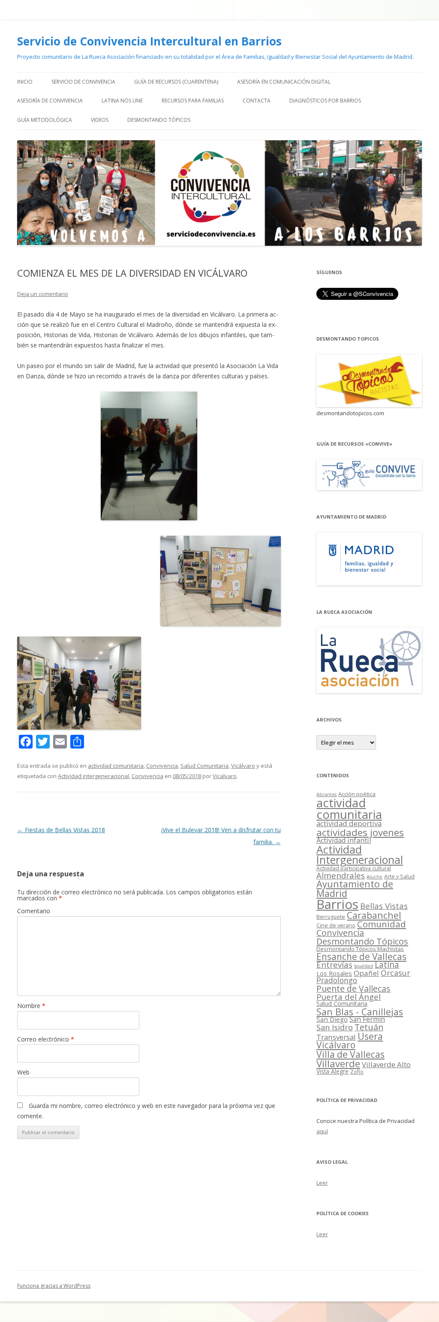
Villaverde (338, 1063)
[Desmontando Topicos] (369, 405)
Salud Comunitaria (204, 766)
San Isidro (334, 1027)
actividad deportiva (349, 823)
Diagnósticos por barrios (325, 100)
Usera (370, 1036)
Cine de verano (335, 925)
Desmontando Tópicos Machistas (360, 949)
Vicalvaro (225, 776)
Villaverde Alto (386, 1064)
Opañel (366, 973)
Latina (387, 964)
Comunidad (381, 924)
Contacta (257, 100)
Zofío (357, 1071)
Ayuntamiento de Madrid (354, 888)
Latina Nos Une (122, 100)
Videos (99, 120)
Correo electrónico (45, 1039)
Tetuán (369, 1027)
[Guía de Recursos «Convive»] (369, 488)
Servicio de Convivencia (83, 81)
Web (23, 1072)
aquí (322, 1131)
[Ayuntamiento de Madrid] (369, 583)
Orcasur (395, 973)
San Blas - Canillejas (359, 1011)
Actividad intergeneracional (93, 776)
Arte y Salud (399, 876)
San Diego (332, 1019)
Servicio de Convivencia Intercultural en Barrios (149, 41)
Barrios (337, 904)
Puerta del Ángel (348, 996)
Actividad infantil (343, 840)
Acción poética (357, 794)
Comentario (33, 911)
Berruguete (330, 917)
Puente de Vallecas (353, 988)
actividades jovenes (360, 832)
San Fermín (367, 1019)
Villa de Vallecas (350, 1054)
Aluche (374, 876)
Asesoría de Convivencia (50, 100)
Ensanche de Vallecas (361, 957)
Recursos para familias (193, 100)
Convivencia (162, 766)
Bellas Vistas (384, 905)
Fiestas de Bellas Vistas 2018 (61, 830)
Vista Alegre (332, 1071)
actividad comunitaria (116, 766)
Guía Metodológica (44, 120)
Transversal (336, 1037)
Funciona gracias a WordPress (53, 1285)
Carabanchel (374, 915)
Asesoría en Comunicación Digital (284, 81)
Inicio (25, 81)
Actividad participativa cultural (353, 868)
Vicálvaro (243, 766)
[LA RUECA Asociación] (369, 691)
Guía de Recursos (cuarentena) (176, 81)
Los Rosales (334, 973)
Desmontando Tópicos (158, 120)
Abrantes (326, 794)
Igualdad (363, 966)
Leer (322, 1182)
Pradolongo (336, 980)
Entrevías (334, 964)
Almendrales (340, 875)
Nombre (31, 1006)
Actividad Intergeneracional (359, 854)
